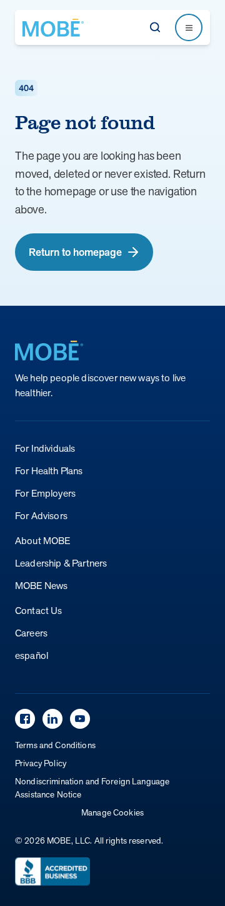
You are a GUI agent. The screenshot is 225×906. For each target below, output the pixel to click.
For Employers (45, 493)
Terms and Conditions (55, 745)
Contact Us (38, 610)
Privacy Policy (40, 763)
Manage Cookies (112, 812)
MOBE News (41, 585)
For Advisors (41, 515)
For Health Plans (49, 470)
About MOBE (43, 540)
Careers (31, 633)
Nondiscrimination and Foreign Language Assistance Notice (92, 788)
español (31, 655)
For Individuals (45, 448)
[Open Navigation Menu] (188, 27)
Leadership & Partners (61, 563)
